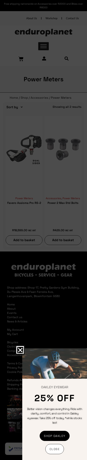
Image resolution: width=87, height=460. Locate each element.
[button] (20, 350)
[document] (43, 230)
